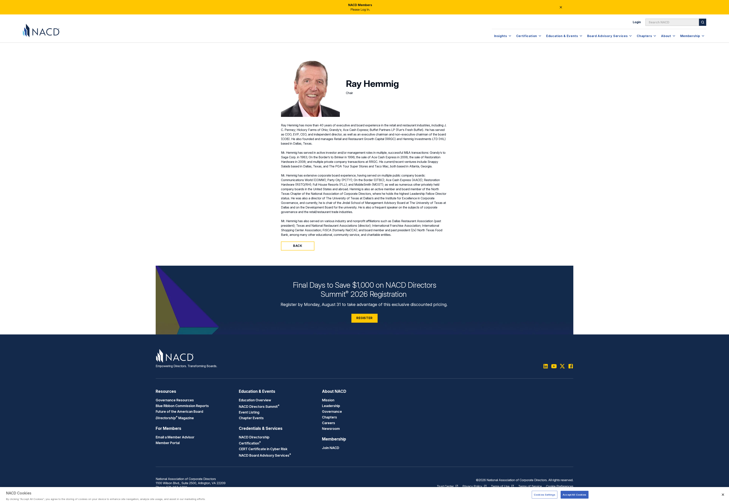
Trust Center (445, 486)
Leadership (331, 406)
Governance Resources (175, 400)
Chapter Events (251, 418)
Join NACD (330, 448)
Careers (328, 423)
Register (364, 318)
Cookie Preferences (559, 486)
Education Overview (255, 400)
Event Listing (249, 412)
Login (637, 22)
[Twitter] (562, 366)
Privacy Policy (472, 486)
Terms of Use (500, 486)
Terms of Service (530, 486)
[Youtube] (554, 366)
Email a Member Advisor (175, 437)
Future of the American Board (179, 411)
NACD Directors (259, 406)
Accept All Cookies (574, 494)
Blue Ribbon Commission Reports (182, 406)
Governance (332, 411)
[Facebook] (570, 366)
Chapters (329, 417)
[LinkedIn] (545, 366)
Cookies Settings (544, 494)
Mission (328, 400)
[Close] (723, 494)
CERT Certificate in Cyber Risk (263, 449)
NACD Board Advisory (265, 455)
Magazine (175, 418)
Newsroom (331, 428)
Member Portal (168, 443)
